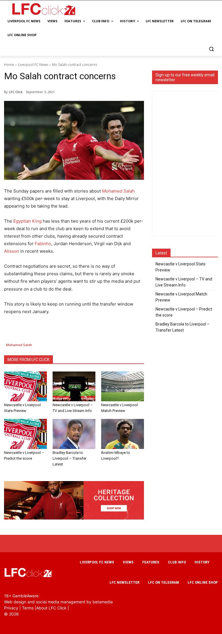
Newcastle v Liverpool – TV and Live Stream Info (184, 282)
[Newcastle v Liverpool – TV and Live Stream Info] (74, 386)
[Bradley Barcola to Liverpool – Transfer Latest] (74, 434)
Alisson (11, 251)
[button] (211, 49)
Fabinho (43, 243)
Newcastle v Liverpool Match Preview (181, 297)
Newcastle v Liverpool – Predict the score (184, 312)
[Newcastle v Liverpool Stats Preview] (25, 386)
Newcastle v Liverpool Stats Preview (181, 267)
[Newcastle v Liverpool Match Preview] (122, 386)
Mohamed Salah (118, 191)
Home (9, 64)
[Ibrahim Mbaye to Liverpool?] (122, 434)
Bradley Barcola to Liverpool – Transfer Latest (69, 458)
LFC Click (16, 92)
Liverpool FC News (33, 64)
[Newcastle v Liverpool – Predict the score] (25, 434)
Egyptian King (27, 221)
